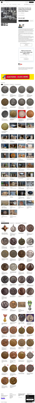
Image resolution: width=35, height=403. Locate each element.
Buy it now (31, 20)
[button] (31, 2)
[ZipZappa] (1, 2)
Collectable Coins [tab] (12, 84)
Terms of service (11, 396)
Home (1, 6)
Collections (4, 6)
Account (27, 2)
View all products (3, 82)
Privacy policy (11, 395)
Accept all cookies (30, 399)
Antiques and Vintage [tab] (6, 84)
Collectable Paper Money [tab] (17, 84)
